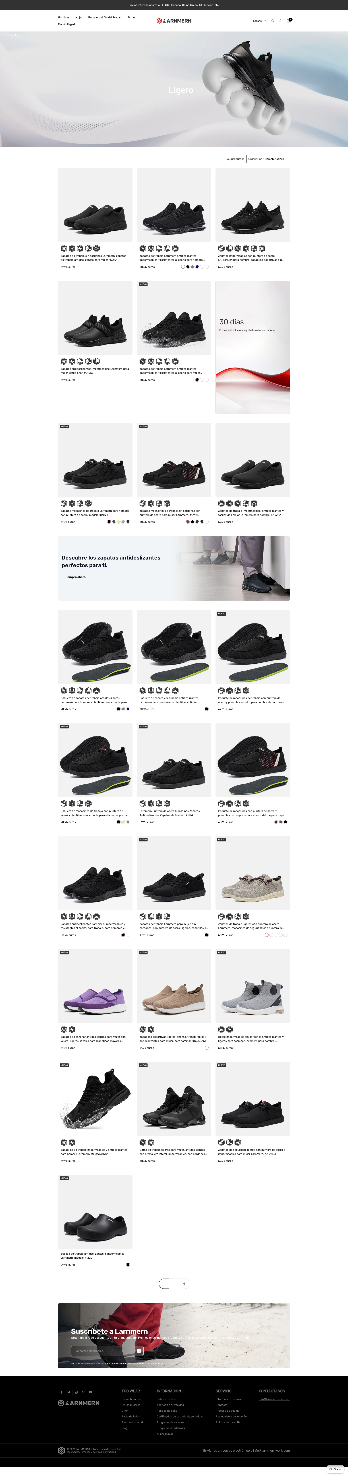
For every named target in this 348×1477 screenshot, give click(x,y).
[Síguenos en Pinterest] (83, 1392)
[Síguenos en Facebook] (61, 1392)
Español (257, 20)
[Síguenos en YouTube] (90, 1392)
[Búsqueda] (272, 20)
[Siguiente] (184, 1284)
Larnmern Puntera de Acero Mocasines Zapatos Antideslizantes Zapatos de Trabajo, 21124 (170, 813)
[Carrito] (288, 20)
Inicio (10, 35)
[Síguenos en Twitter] (68, 1392)
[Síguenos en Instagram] (76, 1392)
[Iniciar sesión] (280, 20)
